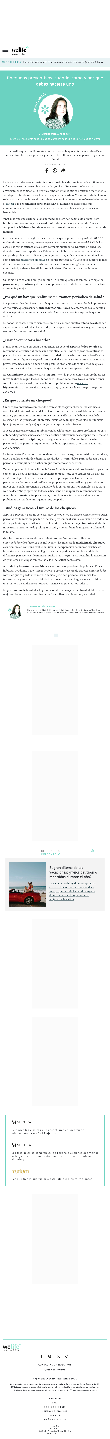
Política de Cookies (55, 1419)
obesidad (82, 383)
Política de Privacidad (55, 1411)
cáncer (10, 203)
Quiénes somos (55, 1369)
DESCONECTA (50, 851)
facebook (47, 169)
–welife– (66, 1354)
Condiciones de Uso (55, 1407)
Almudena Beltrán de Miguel (55, 134)
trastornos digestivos (34, 259)
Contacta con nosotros (55, 1364)
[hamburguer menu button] (5, 52)
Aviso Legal (55, 1399)
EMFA (55, 1403)
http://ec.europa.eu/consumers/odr (81, 1390)
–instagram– (50, 1354)
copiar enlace (63, 170)
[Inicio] (20, 54)
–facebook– (41, 1354)
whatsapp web (55, 170)
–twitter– (58, 1354)
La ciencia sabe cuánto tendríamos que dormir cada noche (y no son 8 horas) (63, 62)
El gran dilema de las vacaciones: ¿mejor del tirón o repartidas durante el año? (73, 872)
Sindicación (55, 1415)
